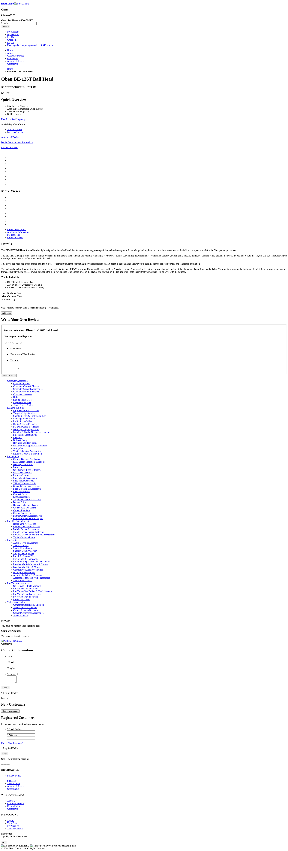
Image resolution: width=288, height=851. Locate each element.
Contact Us (12, 64)
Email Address (14, 729)
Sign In (10, 820)
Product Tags (13, 235)
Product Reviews (15, 237)
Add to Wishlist (14, 129)
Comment (12, 674)
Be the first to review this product (17, 142)
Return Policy (13, 806)
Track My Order (15, 828)
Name (10, 656)
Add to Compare (16, 132)
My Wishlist (13, 34)
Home (10, 50)
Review (14, 360)
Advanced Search (15, 61)
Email (10, 662)
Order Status (13, 789)
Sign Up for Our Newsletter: (14, 836)
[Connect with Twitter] (8, 764)
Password (12, 735)
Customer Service (15, 55)
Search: (4, 23)
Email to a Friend (9, 147)
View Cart (12, 823)
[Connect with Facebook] (2, 764)
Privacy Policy (14, 775)
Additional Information (18, 232)
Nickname (15, 348)
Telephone (12, 668)
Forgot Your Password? (12, 743)
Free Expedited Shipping (13, 119)
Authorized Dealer (10, 137)
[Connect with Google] (5, 764)
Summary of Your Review (23, 354)
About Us (11, 800)
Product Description (16, 229)
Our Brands (12, 58)
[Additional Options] (11, 641)
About (10, 53)
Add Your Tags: (8, 299)
